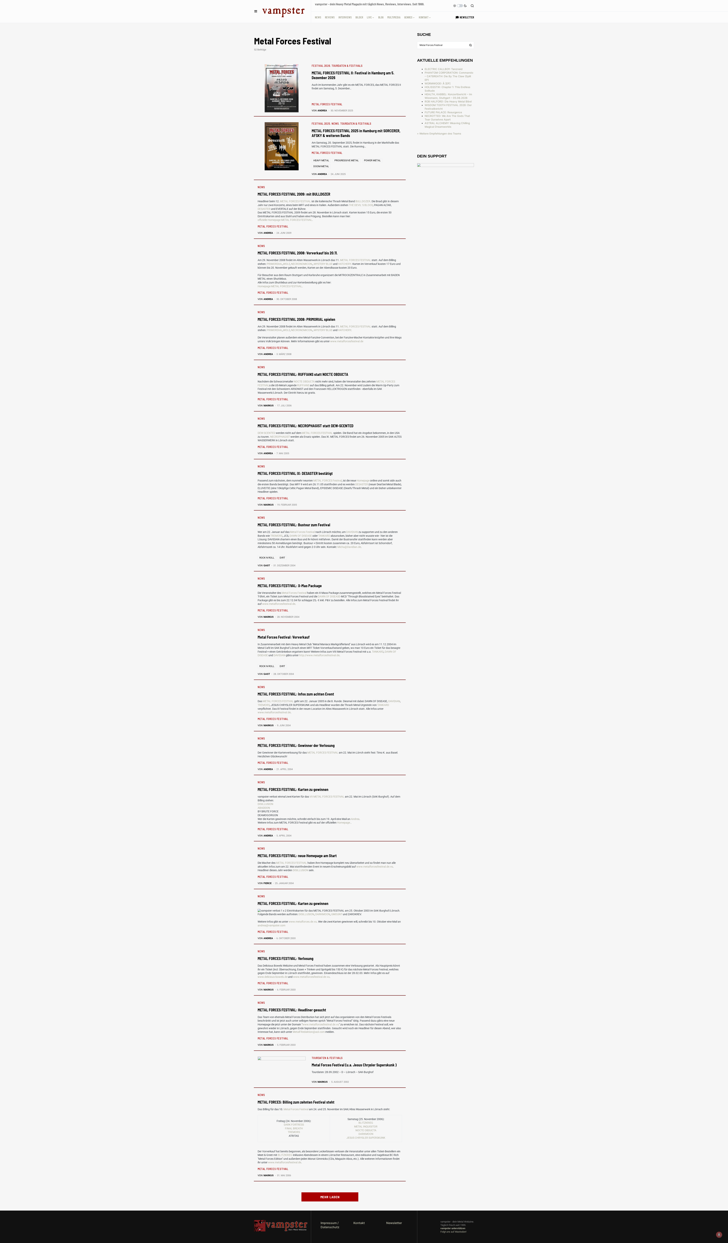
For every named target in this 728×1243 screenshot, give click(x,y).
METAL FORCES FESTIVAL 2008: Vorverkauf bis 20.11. (298, 253)
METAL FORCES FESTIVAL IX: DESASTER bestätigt (295, 473)
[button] (255, 11)
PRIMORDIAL (274, 263)
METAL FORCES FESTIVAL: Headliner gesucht (292, 1010)
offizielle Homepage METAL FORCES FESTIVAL (285, 219)
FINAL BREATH (294, 1128)
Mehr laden (330, 1197)
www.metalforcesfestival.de (346, 341)
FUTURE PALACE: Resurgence (443, 112)
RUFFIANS (303, 385)
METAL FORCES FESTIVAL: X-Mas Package (290, 585)
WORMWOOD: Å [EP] (437, 83)
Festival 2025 (321, 123)
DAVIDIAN (352, 531)
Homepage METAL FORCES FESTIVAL (280, 286)
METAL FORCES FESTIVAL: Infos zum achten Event (296, 694)
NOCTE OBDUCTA (304, 381)
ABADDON (264, 807)
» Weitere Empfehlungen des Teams (439, 133)
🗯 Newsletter (464, 17)
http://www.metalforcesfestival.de (319, 655)
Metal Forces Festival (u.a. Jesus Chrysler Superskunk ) (354, 1065)
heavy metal (321, 160)
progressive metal (346, 160)
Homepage (363, 480)
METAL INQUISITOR (365, 1126)
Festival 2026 (321, 65)
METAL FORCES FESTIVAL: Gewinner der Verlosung (296, 745)
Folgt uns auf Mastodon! (453, 1231)
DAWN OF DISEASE (300, 535)
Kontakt (359, 1223)
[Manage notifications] (719, 1235)
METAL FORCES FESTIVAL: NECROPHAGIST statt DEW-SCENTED (305, 425)
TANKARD (324, 535)
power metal (372, 160)
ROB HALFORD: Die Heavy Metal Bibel (448, 101)
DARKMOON (322, 914)
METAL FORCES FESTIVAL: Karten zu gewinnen (293, 789)
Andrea (355, 819)
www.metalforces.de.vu (303, 921)
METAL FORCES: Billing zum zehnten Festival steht (296, 1102)
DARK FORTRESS (294, 1124)
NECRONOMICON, (302, 263)
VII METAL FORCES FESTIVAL (327, 796)
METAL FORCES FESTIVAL (327, 104)
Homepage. (344, 822)
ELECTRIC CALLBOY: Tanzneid (444, 69)
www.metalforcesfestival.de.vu (374, 866)
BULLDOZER (362, 201)
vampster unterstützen (452, 1228)
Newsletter (394, 1223)
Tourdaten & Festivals (347, 65)
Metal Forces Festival (302, 531)
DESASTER (264, 208)
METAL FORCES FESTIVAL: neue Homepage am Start (297, 855)
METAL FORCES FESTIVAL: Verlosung (285, 958)
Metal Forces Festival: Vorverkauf (284, 637)
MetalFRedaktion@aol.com (309, 1031)
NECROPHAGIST (280, 436)
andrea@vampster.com (271, 925)
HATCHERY (344, 263)
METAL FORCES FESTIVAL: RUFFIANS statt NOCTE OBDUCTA (303, 374)
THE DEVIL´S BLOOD (361, 205)
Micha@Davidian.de (349, 546)
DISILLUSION (265, 804)
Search (470, 45)
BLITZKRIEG (366, 1122)
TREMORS (276, 535)
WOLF (286, 263)
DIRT (282, 557)
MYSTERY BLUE (323, 263)
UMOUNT (336, 914)
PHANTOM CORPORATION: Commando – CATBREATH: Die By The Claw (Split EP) (449, 76)
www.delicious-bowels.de (272, 976)
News (335, 123)
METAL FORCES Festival (327, 480)
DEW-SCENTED (266, 432)
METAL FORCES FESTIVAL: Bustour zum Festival (294, 524)
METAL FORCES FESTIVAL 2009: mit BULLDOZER (294, 194)
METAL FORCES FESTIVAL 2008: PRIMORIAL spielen (296, 319)
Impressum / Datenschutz (330, 1225)
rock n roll (266, 557)
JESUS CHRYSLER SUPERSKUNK (366, 1137)
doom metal (321, 166)
